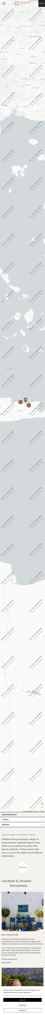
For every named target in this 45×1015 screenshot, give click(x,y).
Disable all (22, 1010)
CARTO (42, 811)
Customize (22, 1005)
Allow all (22, 1000)
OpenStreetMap (28, 811)
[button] (25, 400)
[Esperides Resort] (22, 3)
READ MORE (6, 962)
